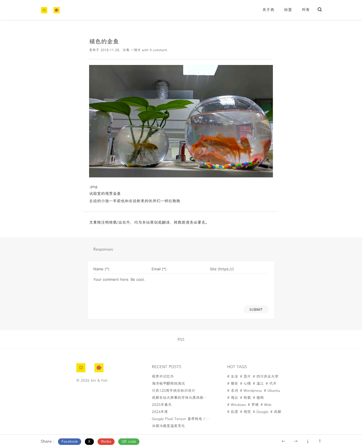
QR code (129, 442)
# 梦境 (253, 405)
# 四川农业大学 (265, 377)
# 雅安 (232, 384)
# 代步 (271, 384)
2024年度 (160, 412)
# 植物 (258, 398)
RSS (181, 340)
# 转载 (245, 398)
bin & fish (99, 381)
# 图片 (245, 377)
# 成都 (275, 412)
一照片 (135, 50)
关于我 (268, 9)
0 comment (158, 50)
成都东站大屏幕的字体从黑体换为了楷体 (185, 398)
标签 (288, 9)
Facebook (69, 442)
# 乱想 (232, 412)
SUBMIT (256, 309)
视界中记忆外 (163, 377)
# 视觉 (245, 412)
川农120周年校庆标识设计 (173, 391)
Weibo (106, 442)
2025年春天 (162, 405)
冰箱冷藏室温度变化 (168, 426)
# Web (265, 405)
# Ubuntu (272, 391)
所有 (306, 9)
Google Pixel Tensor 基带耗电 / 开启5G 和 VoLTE (194, 419)
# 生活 (232, 377)
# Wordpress (251, 391)
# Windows (236, 405)
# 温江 (258, 384)
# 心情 (245, 384)
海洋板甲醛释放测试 (168, 384)
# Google (260, 412)
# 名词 (232, 391)
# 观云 (232, 398)
